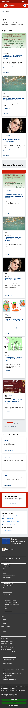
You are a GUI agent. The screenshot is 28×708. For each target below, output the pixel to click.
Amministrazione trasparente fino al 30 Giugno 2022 (13, 670)
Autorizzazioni (8, 611)
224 (6, 426)
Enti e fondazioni (6, 571)
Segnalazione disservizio (8, 659)
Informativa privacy (7, 675)
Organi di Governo (7, 564)
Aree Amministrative (7, 566)
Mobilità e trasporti (7, 594)
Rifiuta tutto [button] (14, 702)
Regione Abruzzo (5, 1)
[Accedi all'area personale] (23, 1)
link (1, 697)
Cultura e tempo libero (8, 585)
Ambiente (7, 607)
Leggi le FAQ (5, 661)
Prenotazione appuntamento (9, 657)
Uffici (4, 569)
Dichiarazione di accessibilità (9, 679)
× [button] (26, 687)
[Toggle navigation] (2, 5)
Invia (14, 172)
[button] (14, 705)
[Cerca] (25, 6)
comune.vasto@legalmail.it (9, 648)
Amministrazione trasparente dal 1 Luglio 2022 (13, 673)
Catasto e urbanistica (7, 592)
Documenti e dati (7, 577)
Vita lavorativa (6, 588)
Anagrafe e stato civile (8, 583)
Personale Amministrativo (9, 575)
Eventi (4, 631)
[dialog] (14, 697)
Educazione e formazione (10, 600)
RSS (2, 686)
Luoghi (4, 629)
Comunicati (8, 51)
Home (3, 11)
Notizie (4, 619)
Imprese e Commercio (8, 590)
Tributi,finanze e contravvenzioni (12, 604)
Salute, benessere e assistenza (12, 609)
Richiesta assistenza (7, 663)
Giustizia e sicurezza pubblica (11, 602)
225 (13, 426)
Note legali (5, 677)
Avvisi (8, 315)
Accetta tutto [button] (14, 699)
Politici (4, 573)
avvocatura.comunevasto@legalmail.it (9, 651)
